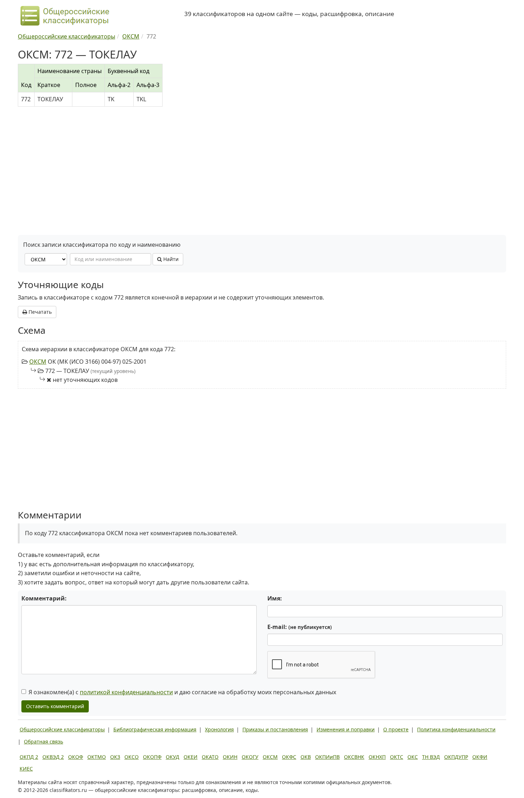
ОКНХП (377, 756)
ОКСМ (37, 361)
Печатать (39, 311)
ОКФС (289, 756)
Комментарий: (44, 598)
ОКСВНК (354, 756)
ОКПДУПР (456, 756)
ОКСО (131, 756)
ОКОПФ (152, 756)
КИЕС (26, 768)
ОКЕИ (190, 756)
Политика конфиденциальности (456, 729)
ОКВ (305, 756)
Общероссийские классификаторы (62, 729)
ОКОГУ (250, 756)
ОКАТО (210, 756)
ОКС (412, 756)
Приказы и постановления (275, 729)
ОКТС (396, 756)
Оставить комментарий (55, 706)
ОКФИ (479, 756)
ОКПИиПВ (327, 756)
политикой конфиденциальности (126, 692)
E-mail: (299, 627)
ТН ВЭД (431, 756)
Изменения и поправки (346, 729)
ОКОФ (75, 756)
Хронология (219, 729)
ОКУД (172, 756)
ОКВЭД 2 (53, 756)
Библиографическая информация (154, 729)
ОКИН (230, 756)
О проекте (396, 729)
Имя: (274, 598)
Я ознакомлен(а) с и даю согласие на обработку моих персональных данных (182, 692)
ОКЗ (115, 756)
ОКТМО (96, 756)
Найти (170, 259)
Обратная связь (43, 741)
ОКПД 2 (29, 756)
